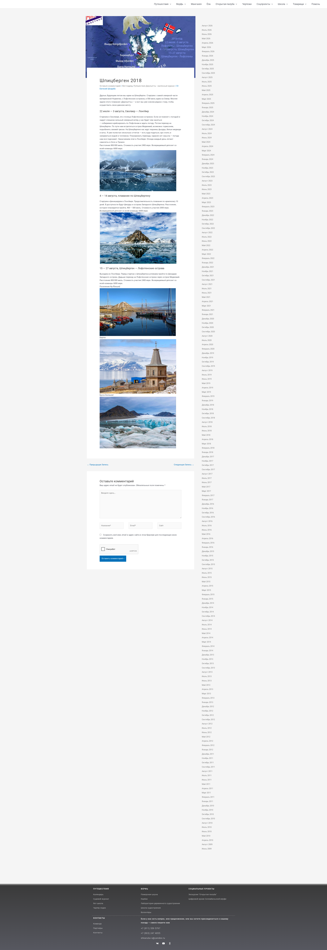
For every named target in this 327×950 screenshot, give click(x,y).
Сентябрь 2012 (208, 719)
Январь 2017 (207, 499)
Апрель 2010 (207, 840)
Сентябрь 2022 (208, 228)
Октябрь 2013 (208, 663)
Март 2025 (206, 99)
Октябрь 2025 (208, 69)
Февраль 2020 (208, 349)
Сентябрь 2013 (208, 668)
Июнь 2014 (207, 629)
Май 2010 (206, 836)
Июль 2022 (207, 237)
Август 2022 (207, 232)
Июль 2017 (207, 478)
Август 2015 (207, 568)
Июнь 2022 (207, 241)
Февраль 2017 (208, 495)
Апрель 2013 (207, 689)
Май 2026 (206, 38)
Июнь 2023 (207, 189)
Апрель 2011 (207, 788)
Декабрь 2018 (208, 405)
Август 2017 (207, 474)
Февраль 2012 (208, 745)
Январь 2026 (207, 56)
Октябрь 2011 (208, 762)
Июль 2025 (207, 82)
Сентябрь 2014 (208, 616)
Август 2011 (207, 771)
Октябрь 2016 (208, 513)
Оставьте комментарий (110, 86)
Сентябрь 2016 (208, 517)
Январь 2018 (207, 452)
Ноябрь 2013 (207, 659)
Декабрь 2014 (208, 603)
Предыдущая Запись (97, 465)
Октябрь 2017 (208, 465)
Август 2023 (207, 181)
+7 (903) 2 (146, 933)
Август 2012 (207, 724)
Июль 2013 (207, 676)
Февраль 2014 (208, 646)
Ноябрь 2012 (207, 711)
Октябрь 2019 (208, 362)
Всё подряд (127, 86)
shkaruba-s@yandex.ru (153, 938)
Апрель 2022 (207, 250)
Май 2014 (206, 633)
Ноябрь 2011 (207, 758)
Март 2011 (206, 793)
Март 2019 (206, 392)
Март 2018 (206, 444)
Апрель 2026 (207, 43)
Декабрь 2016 (208, 504)
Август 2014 (207, 620)
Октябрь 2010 (208, 814)
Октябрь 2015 (208, 560)
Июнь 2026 (207, 34)
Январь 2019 (207, 400)
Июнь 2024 (207, 137)
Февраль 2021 (208, 310)
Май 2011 (206, 784)
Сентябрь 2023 (208, 176)
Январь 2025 (207, 107)
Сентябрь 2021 (208, 280)
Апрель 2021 (207, 301)
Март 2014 (206, 642)
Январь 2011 (207, 801)
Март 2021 (206, 306)
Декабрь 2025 (208, 60)
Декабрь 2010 (208, 806)
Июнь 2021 (207, 293)
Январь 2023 (207, 211)
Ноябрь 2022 (207, 219)
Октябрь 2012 (208, 715)
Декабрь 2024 (208, 112)
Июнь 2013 (207, 681)
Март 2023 (206, 202)
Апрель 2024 (207, 146)
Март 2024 (206, 151)
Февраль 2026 (208, 51)
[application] (169, 4)
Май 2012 (206, 737)
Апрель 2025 (207, 94)
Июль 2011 (207, 775)
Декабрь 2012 (208, 706)
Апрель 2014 (207, 637)
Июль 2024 (207, 133)
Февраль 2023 (208, 206)
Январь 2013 (207, 702)
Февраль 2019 (208, 396)
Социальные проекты (201, 889)
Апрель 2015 (207, 586)
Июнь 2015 (207, 577)
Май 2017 (206, 487)
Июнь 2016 (207, 530)
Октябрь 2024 (208, 120)
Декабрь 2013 (208, 655)
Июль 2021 (207, 288)
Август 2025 (207, 77)
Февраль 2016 (208, 543)
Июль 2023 (207, 185)
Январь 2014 (207, 650)
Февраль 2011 (208, 797)
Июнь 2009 (207, 849)
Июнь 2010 (207, 831)
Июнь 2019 (207, 379)
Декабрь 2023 (208, 163)
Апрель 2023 (207, 198)
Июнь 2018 (207, 431)
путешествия (101, 889)
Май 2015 (206, 581)
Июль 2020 (207, 340)
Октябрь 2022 (208, 224)
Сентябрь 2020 (208, 331)
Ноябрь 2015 (207, 556)
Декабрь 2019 (208, 353)
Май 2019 (206, 383)
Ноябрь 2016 (207, 508)
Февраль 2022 (208, 258)
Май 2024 (206, 142)
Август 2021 (207, 284)
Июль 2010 (207, 827)
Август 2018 (207, 422)
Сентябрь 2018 (208, 418)
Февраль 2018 (208, 448)
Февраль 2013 (208, 698)
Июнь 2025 (207, 86)
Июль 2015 (207, 573)
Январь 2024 (207, 159)
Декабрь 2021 (208, 267)
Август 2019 (207, 370)
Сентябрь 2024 (208, 125)
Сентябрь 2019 (208, 366)
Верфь (144, 889)
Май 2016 (206, 534)
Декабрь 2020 (208, 319)
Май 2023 (206, 194)
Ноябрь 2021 (207, 271)
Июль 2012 (207, 728)
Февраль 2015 (208, 594)
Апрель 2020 (207, 344)
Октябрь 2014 (208, 612)
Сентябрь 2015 (208, 564)
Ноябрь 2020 (207, 323)
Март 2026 (206, 47)
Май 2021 (206, 297)
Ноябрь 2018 (207, 409)
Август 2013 (207, 672)
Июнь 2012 (207, 732)
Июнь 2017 (207, 482)
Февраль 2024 (208, 155)
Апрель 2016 (207, 538)
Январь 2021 (207, 314)
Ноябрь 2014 (207, 607)
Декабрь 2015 (208, 551)
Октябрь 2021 (208, 275)
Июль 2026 (207, 30)
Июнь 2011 (207, 780)
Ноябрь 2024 (207, 116)
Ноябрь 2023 (207, 168)
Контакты (99, 918)
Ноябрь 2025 (207, 64)
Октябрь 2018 (208, 413)
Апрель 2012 (207, 741)
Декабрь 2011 (208, 754)
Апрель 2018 (207, 439)
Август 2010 (207, 823)
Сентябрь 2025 (208, 73)
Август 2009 (207, 844)
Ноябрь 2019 (207, 357)
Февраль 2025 (208, 103)
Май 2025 (206, 90)
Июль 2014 (207, 625)
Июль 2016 (207, 525)
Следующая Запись (184, 465)
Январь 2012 (207, 750)
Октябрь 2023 (208, 172)
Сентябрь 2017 (208, 469)
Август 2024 (207, 129)
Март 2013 (206, 693)
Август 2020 (207, 336)
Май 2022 (206, 245)
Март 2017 (206, 491)
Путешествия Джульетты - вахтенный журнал (154, 86)
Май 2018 (206, 435)
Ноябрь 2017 (207, 461)
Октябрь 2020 (208, 327)
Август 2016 (207, 521)
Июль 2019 (207, 375)
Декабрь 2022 (208, 215)
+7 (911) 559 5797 (150, 928)
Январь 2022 (207, 263)
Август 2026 (207, 26)
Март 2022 (206, 254)
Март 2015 (206, 590)
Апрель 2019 (207, 388)
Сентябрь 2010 (208, 818)
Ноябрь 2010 (207, 810)
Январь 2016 (207, 547)
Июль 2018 (207, 426)
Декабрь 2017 (208, 456)
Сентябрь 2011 (208, 767)
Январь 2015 (207, 599)
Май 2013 (206, 685)
